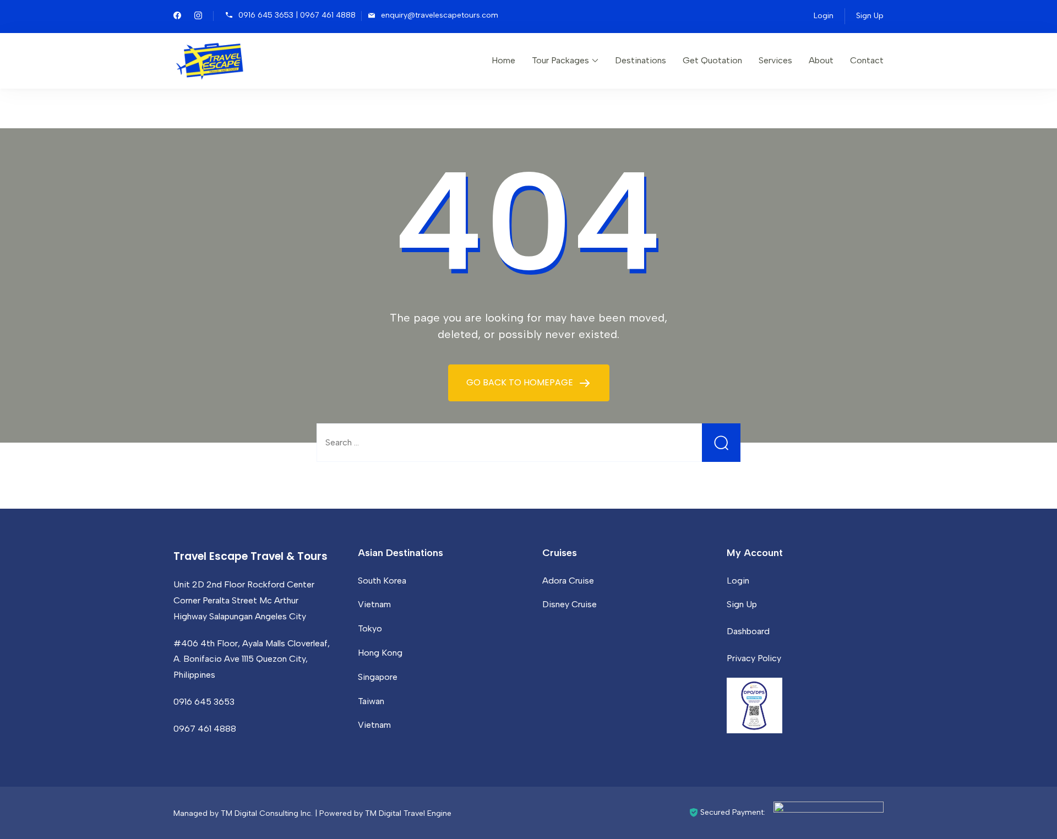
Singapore (377, 677)
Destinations (640, 60)
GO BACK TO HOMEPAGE (520, 382)
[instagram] (198, 16)
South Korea (382, 580)
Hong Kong (380, 652)
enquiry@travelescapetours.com (439, 15)
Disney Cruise (569, 604)
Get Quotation (712, 60)
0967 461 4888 (204, 728)
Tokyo (370, 628)
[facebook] (177, 16)
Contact (867, 60)
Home (503, 60)
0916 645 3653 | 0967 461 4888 (297, 15)
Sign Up (870, 15)
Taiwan (371, 701)
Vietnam (374, 604)
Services (775, 60)
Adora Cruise (568, 580)
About (821, 60)
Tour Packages (560, 60)
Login (823, 15)
